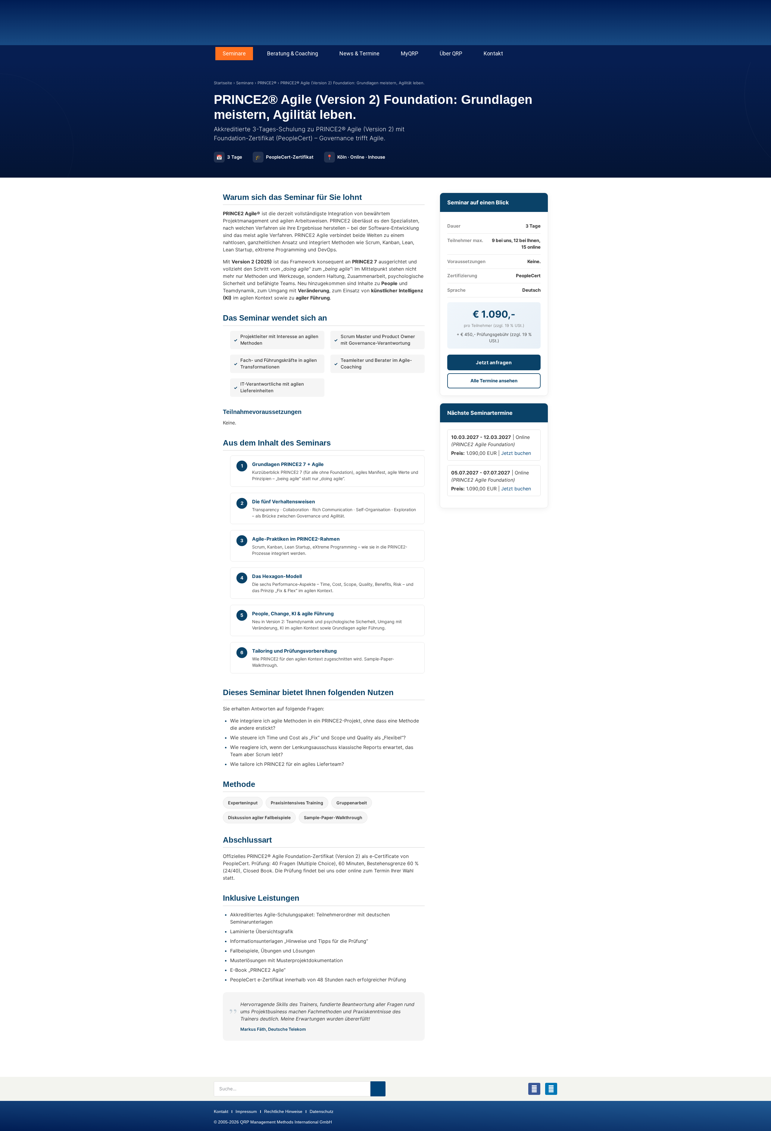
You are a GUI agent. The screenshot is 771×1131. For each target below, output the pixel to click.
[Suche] (378, 1088)
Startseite (223, 82)
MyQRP (409, 53)
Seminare (234, 53)
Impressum (246, 1111)
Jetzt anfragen (494, 362)
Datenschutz (321, 1111)
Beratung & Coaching (292, 53)
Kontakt (493, 53)
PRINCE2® (267, 82)
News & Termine (359, 53)
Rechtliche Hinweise (283, 1111)
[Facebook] (534, 1089)
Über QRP (451, 53)
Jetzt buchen (516, 453)
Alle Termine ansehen (493, 381)
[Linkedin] (551, 1089)
